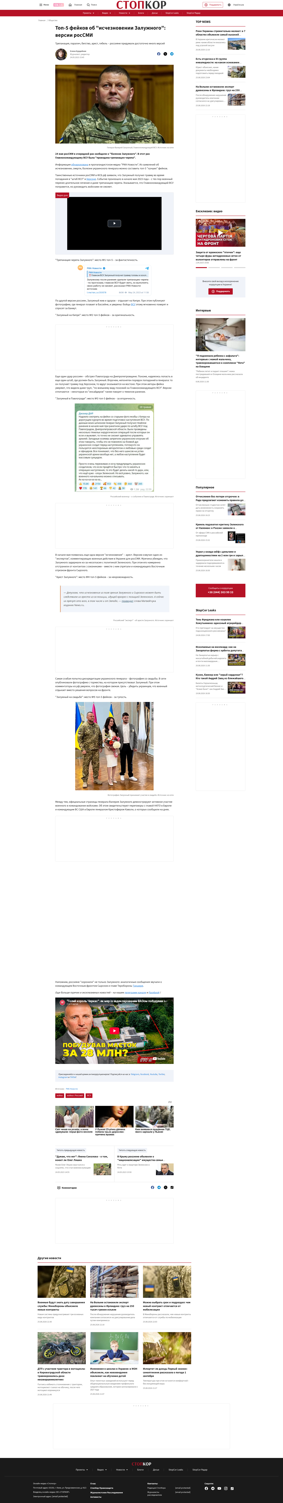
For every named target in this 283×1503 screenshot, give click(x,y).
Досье (155, 13)
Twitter (161, 1074)
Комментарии (69, 1187)
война (60, 1095)
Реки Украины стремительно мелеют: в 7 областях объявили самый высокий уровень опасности (220, 34)
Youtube (153, 1074)
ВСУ (133, 304)
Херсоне (91, 179)
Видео (105, 13)
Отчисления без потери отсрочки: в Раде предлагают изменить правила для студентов (220, 500)
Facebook (154, 992)
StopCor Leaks (172, 13)
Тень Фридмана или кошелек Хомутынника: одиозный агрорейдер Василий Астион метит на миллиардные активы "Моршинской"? (220, 625)
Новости (123, 13)
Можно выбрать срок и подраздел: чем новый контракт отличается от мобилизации (166, 1306)
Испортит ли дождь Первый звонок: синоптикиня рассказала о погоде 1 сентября (165, 1372)
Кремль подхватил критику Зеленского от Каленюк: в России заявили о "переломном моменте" (220, 528)
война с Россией (75, 1095)
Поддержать (215, 4)
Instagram (63, 1077)
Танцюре (138, 986)
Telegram (134, 1074)
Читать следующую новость (132, 1150)
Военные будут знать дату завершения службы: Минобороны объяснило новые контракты (61, 1306)
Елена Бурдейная (78, 51)
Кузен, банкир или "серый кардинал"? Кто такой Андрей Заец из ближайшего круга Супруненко (219, 678)
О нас (93, 1483)
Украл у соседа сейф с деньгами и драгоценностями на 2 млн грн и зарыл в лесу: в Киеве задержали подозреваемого (220, 557)
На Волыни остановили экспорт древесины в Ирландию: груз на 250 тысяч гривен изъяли (112, 1306)
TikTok (73, 1077)
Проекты (87, 13)
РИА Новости (72, 1089)
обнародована (79, 164)
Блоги (141, 13)
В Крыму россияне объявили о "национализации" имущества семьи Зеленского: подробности (140, 1160)
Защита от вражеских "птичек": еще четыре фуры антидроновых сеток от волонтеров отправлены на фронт (218, 256)
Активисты (95, 1497)
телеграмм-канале (135, 992)
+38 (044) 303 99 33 (220, 592)
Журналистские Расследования (106, 1492)
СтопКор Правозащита (101, 1488)
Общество (52, 20)
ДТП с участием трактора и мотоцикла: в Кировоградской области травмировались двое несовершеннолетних (61, 1374)
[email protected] (60, 1496)
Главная (41, 20)
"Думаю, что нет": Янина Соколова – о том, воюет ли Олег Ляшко (81, 1158)
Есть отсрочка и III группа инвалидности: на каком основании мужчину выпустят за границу (217, 62)
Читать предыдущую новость (71, 1150)
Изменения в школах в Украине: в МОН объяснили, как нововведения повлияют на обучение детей (113, 1372)
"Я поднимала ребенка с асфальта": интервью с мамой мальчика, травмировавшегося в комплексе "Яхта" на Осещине (220, 361)
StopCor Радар (193, 13)
